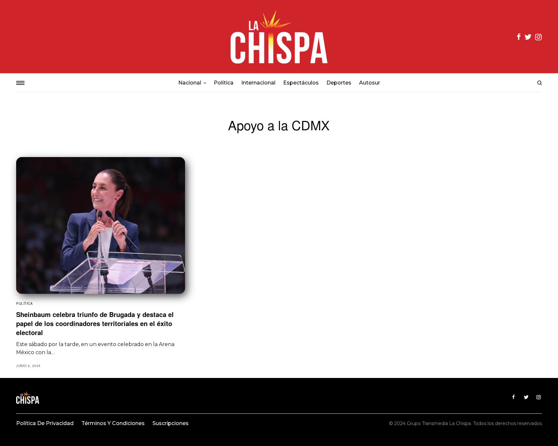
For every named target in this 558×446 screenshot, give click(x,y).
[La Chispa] (279, 37)
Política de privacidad (45, 423)
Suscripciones (170, 423)
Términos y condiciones (113, 423)
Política (24, 303)
